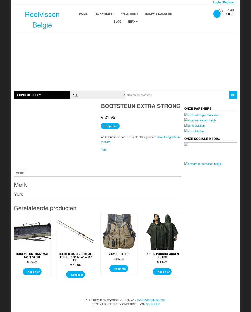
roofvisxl (106, 142)
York (103, 149)
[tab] (42, 95)
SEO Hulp (153, 304)
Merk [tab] (20, 173)
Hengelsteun (172, 137)
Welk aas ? (129, 14)
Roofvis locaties (158, 14)
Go (233, 95)
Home (83, 14)
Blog (118, 21)
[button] (42, 95)
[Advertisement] (125, 61)
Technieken (103, 14)
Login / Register (223, 2)
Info (132, 21)
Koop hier (110, 126)
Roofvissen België (151, 300)
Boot (160, 137)
